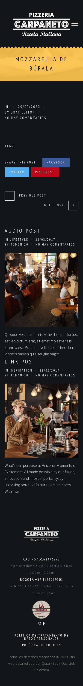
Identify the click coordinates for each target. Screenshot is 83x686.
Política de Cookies (41, 645)
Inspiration (21, 370)
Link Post (20, 361)
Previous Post (32, 195)
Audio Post (23, 230)
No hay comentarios (26, 117)
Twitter (16, 172)
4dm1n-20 (19, 244)
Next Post (54, 205)
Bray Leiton (23, 112)
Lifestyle (19, 239)
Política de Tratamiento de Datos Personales (42, 637)
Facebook (56, 162)
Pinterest (44, 172)
